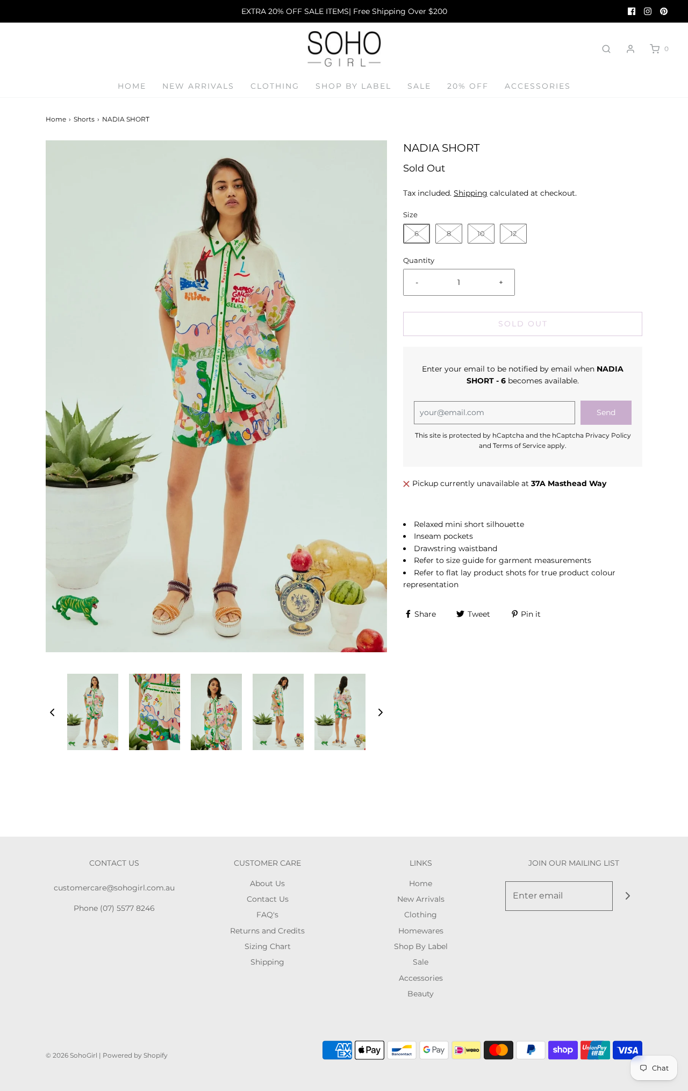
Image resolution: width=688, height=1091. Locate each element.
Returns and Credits (267, 931)
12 (513, 233)
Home (132, 86)
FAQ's (267, 914)
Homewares (420, 931)
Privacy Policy (608, 435)
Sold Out (523, 324)
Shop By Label (353, 86)
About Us (267, 883)
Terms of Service (519, 445)
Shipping (471, 193)
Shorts (84, 119)
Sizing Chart (268, 946)
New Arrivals (198, 86)
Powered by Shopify (135, 1055)
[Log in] (630, 49)
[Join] (627, 896)
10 (481, 233)
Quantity (418, 260)
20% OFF (468, 86)
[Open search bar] (606, 49)
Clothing (274, 86)
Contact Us (268, 899)
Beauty (420, 994)
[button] (52, 711)
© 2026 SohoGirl (71, 1055)
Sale (419, 86)
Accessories (538, 86)
